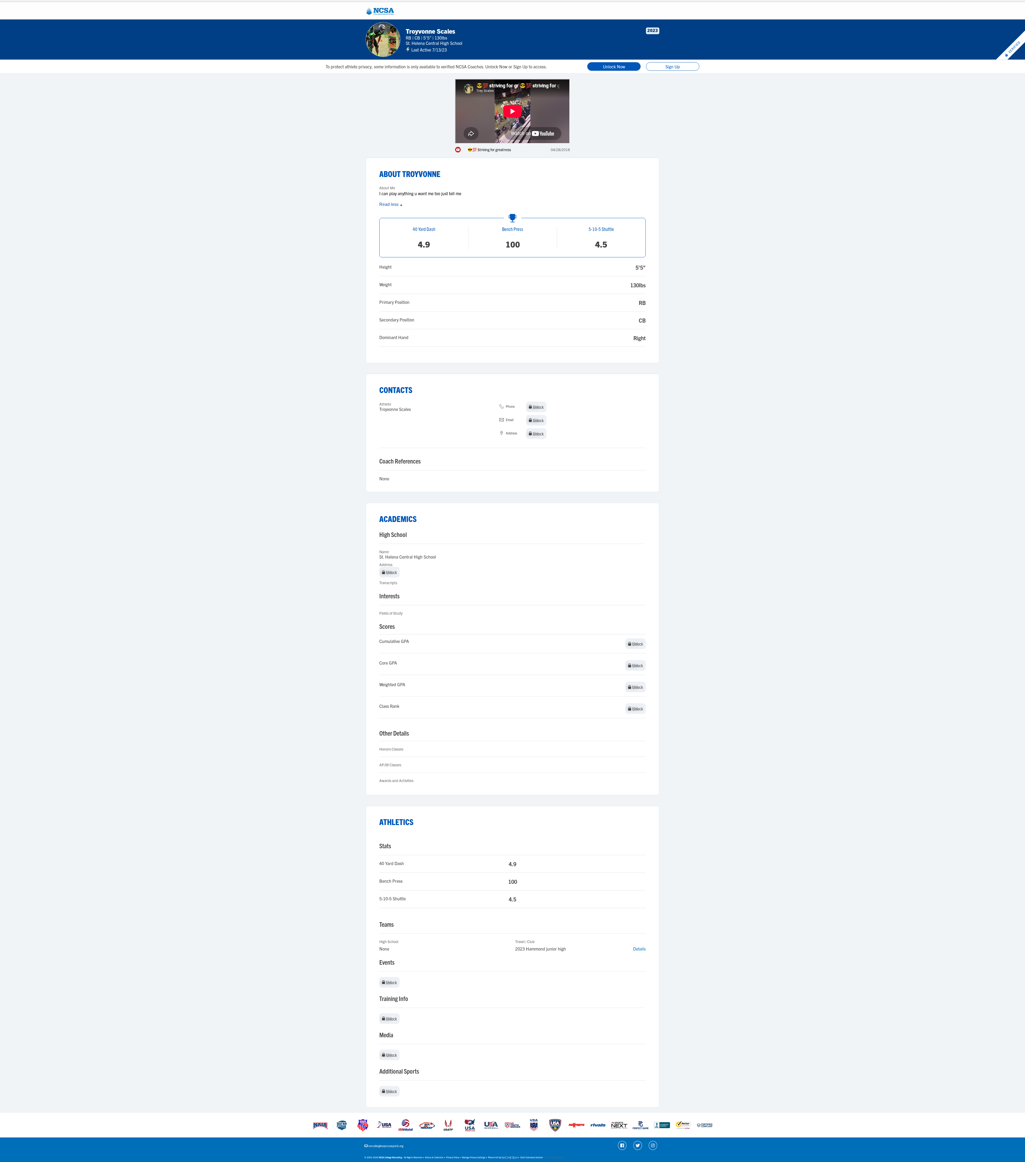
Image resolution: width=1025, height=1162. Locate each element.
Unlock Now (614, 66)
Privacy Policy (452, 1157)
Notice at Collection (434, 1157)
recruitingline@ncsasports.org (385, 1146)
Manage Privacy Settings (473, 1157)
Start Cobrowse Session (531, 1157)
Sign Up (672, 66)
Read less (391, 204)
